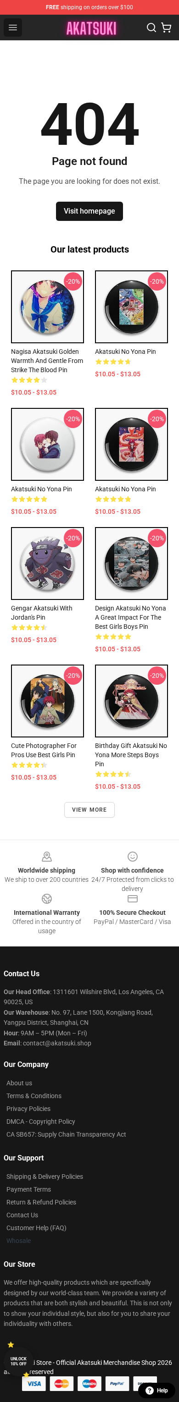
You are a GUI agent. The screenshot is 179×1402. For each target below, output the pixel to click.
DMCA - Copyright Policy (40, 1121)
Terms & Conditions (34, 1096)
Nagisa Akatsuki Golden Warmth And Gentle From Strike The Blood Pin (47, 361)
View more (89, 810)
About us (19, 1083)
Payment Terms (28, 1189)
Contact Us (22, 1215)
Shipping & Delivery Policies (44, 1176)
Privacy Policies (28, 1108)
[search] (151, 27)
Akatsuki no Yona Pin (125, 351)
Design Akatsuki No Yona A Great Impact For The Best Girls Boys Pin (130, 617)
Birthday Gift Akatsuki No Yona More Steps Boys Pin (131, 755)
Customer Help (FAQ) (36, 1228)
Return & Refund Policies (41, 1202)
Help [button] (162, 1390)
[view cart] (166, 27)
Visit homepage (89, 211)
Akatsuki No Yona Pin (41, 489)
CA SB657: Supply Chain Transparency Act (66, 1134)
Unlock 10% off (19, 1361)
